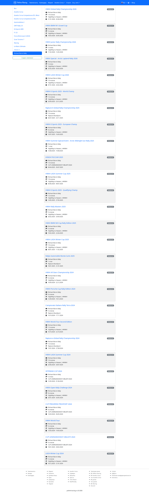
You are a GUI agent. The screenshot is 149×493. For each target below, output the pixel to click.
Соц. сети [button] (75, 3)
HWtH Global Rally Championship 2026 (61, 9)
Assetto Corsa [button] (59, 3)
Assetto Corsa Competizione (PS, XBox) (26, 15)
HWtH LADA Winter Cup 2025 (57, 239)
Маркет (50, 3)
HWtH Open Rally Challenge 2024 (59, 387)
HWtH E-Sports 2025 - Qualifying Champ (61, 190)
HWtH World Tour (53, 420)
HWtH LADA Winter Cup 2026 (57, 75)
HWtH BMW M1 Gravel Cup (56, 25)
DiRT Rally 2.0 (18, 26)
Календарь (43, 3)
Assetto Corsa (18, 12)
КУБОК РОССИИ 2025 (54, 157)
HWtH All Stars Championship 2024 (60, 272)
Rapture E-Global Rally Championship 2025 (62, 108)
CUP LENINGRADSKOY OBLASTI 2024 (60, 437)
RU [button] (124, 3)
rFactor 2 (17, 50)
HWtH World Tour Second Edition (59, 322)
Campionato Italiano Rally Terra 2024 (60, 305)
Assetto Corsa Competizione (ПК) (25, 19)
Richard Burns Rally (20, 53)
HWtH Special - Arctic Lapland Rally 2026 (61, 58)
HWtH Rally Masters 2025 (56, 206)
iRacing (16, 43)
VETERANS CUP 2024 (54, 371)
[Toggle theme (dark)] (129, 2)
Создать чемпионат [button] (27, 58)
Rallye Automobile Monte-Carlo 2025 (60, 256)
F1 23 (15, 33)
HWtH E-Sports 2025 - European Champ (61, 124)
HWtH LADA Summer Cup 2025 (58, 173)
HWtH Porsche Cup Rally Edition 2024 (60, 289)
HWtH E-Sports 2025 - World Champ (60, 91)
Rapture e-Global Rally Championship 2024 (62, 338)
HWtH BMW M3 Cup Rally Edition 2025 (61, 223)
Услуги (68, 3)
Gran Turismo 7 (19, 39)
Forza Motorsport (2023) (22, 36)
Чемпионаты (33, 3)
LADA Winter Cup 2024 (55, 453)
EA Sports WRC (19, 29)
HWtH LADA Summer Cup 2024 (58, 355)
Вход (133, 3)
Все (15, 8)
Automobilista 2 (19, 22)
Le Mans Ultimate (19, 46)
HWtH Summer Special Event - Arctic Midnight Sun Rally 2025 (70, 141)
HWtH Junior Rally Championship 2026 (61, 42)
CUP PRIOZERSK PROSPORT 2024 (59, 404)
